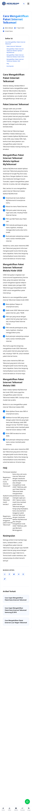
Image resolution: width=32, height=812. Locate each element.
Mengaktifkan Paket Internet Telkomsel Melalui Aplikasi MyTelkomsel (15, 50)
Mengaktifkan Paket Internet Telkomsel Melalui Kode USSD (15, 56)
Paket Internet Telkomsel (14, 46)
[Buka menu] (28, 3)
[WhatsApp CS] (27, 801)
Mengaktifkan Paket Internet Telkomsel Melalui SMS (15, 60)
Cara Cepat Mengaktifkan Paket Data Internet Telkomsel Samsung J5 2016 (15, 610)
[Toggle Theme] (24, 3)
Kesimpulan (10, 66)
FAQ (8, 63)
